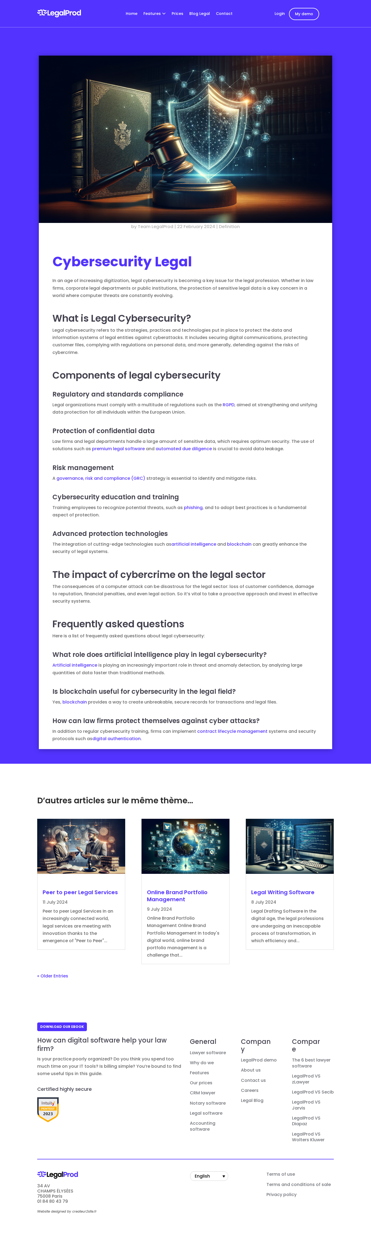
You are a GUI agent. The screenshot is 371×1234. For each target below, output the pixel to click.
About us (251, 1070)
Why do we (202, 1063)
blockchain (239, 544)
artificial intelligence (193, 544)
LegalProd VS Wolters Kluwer (308, 1137)
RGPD (228, 405)
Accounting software (202, 1126)
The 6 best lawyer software (311, 1063)
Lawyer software (208, 1053)
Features (152, 14)
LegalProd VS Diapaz (306, 1121)
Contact (224, 14)
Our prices (201, 1083)
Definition (229, 226)
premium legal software (118, 449)
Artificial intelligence (74, 665)
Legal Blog (252, 1101)
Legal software (206, 1113)
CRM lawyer (202, 1093)
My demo (304, 14)
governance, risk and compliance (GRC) (100, 478)
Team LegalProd (155, 226)
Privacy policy (281, 1195)
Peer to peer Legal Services (80, 892)
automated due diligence (184, 449)
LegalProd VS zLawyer (306, 1079)
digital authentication (116, 739)
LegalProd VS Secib (313, 1092)
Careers (250, 1091)
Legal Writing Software (283, 892)
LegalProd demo (259, 1060)
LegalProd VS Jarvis (306, 1105)
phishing (193, 507)
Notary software (208, 1103)
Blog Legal (199, 14)
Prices (177, 14)
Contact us (253, 1080)
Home (131, 14)
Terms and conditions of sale (298, 1185)
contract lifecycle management (232, 731)
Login (280, 13)
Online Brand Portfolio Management (177, 895)
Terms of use (280, 1174)
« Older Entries (52, 976)
